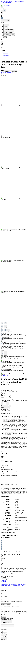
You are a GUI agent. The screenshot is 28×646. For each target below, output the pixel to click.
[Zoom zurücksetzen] (5, 330)
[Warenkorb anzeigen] (1, 47)
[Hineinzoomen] (8, 330)
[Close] (1, 593)
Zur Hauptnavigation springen (12, 2)
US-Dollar (6, 25)
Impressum (3, 584)
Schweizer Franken (8, 29)
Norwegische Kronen (9, 34)
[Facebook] (3, 581)
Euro (5, 37)
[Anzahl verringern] (2, 403)
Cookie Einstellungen (16, 585)
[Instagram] (3, 580)
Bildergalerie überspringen (7, 72)
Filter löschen (4, 639)
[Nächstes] (5, 323)
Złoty (5, 28)
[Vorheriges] (2, 323)
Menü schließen (6, 20)
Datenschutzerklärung (6, 585)
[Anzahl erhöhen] (7, 403)
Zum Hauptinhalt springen (7, 1)
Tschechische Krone (9, 35)
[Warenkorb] (1, 16)
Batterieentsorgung (13, 584)
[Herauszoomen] (2, 330)
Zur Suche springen (17, 1)
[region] (14, 224)
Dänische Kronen (8, 32)
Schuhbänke (5, 375)
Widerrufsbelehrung (21, 584)
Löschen (8, 604)
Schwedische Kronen (9, 31)
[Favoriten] (1, 14)
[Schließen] (1, 328)
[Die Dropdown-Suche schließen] (4, 10)
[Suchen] (2, 11)
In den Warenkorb (6, 405)
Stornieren (3, 604)
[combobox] (7, 8)
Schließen (3, 616)
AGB (7, 584)
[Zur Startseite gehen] (6, 5)
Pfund (5, 26)
